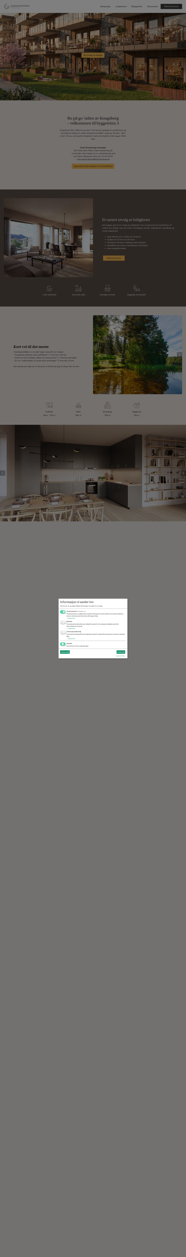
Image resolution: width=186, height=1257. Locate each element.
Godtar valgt (65, 652)
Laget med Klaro (120, 656)
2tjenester (71, 618)
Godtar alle (121, 652)
